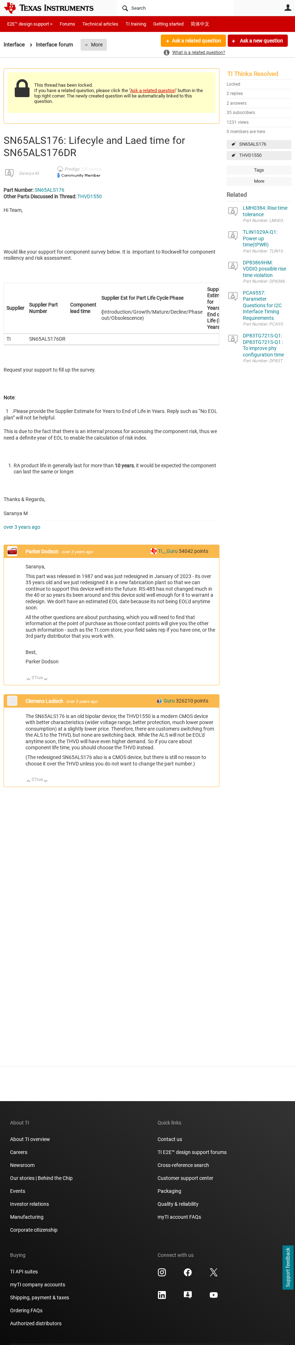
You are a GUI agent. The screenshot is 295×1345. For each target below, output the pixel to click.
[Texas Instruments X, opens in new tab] (213, 1275)
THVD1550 (250, 155)
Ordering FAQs (26, 1310)
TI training (136, 24)
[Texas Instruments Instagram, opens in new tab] (162, 1275)
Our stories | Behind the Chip (41, 1178)
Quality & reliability (178, 1204)
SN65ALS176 (252, 144)
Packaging (169, 1191)
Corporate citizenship (34, 1230)
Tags (259, 170)
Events (17, 1191)
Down (46, 680)
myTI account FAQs (179, 1217)
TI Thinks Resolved (252, 73)
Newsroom (22, 1165)
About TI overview (30, 1139)
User (287, 7)
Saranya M (28, 173)
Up (29, 680)
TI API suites (24, 1271)
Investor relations (29, 1204)
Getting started (168, 24)
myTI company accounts (37, 1284)
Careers (18, 1152)
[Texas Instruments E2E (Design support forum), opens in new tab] (187, 1297)
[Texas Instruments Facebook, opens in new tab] (187, 1275)
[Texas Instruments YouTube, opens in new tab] (213, 1297)
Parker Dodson (43, 551)
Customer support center (185, 1178)
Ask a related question (196, 41)
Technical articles (100, 24)
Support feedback (288, 1267)
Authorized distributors (36, 1323)
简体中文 (200, 24)
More (97, 44)
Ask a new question (261, 41)
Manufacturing (27, 1217)
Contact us (170, 1139)
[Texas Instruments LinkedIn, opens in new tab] (162, 1297)
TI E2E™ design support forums (192, 1152)
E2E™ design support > (30, 24)
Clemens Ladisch (45, 701)
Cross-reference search (183, 1165)
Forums (67, 24)
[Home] (54, 8)
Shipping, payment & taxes (39, 1297)
